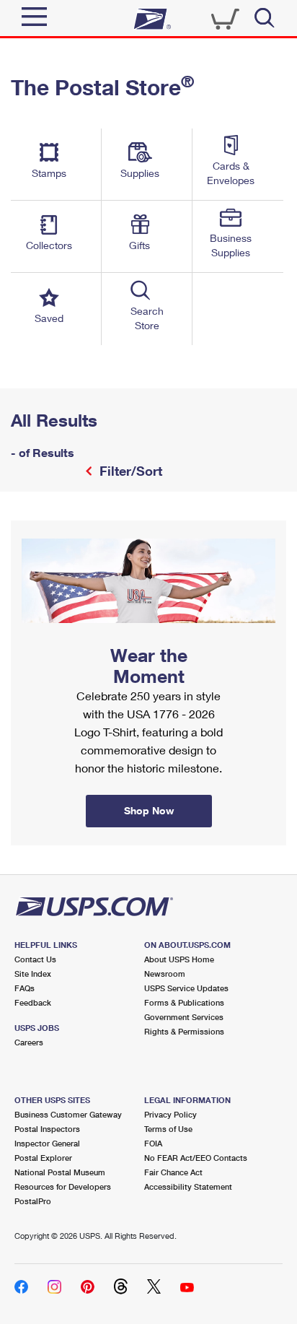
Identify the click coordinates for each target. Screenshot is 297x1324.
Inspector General (47, 1143)
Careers (28, 1042)
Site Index (32, 973)
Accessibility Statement (188, 1186)
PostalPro (32, 1201)
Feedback (32, 1002)
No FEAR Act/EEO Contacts (195, 1157)
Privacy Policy (170, 1114)
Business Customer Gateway (68, 1114)
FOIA (153, 1143)
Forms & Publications (184, 1002)
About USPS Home (179, 959)
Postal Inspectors (47, 1128)
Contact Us (35, 959)
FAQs (24, 988)
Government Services (183, 1017)
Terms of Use (168, 1128)
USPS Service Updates (186, 988)
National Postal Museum (59, 1172)
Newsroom (164, 973)
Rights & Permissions (184, 1031)
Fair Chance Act (173, 1172)
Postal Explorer (43, 1157)
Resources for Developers (62, 1186)
